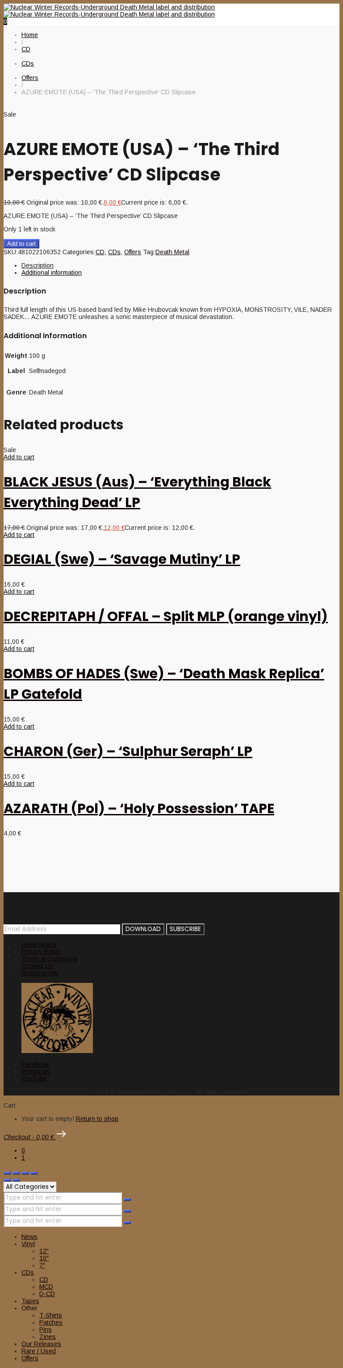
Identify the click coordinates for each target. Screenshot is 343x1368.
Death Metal (172, 252)
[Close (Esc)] (34, 1173)
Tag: (149, 252)
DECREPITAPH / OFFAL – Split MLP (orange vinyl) (166, 616)
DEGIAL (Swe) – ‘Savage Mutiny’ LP (122, 559)
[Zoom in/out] (7, 1173)
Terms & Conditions (49, 958)
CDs (114, 252)
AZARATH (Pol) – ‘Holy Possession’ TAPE (139, 808)
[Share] (25, 1173)
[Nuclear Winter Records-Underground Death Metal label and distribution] (109, 11)
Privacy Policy (40, 951)
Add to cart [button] (19, 457)
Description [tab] (37, 265)
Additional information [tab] (51, 272)
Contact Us (37, 965)
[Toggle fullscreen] (16, 1173)
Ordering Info (40, 973)
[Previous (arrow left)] (7, 1180)
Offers (132, 252)
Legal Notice (38, 944)
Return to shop (97, 1118)
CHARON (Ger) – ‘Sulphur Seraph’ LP (128, 751)
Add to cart (21, 243)
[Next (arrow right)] (16, 1180)
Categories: (79, 252)
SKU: (11, 252)
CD (100, 252)
